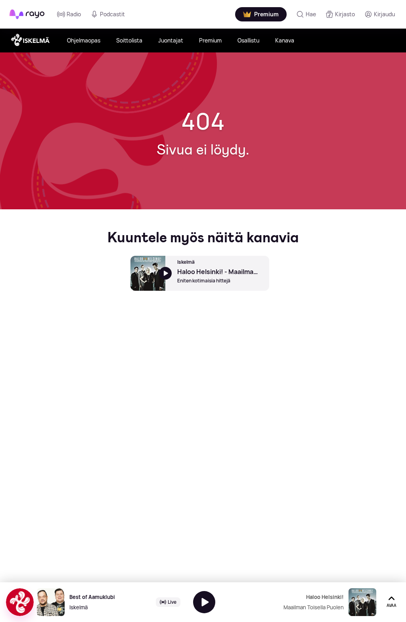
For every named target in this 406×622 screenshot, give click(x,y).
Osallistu (248, 40)
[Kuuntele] (204, 602)
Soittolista (129, 40)
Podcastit (112, 14)
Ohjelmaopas (83, 40)
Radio (74, 14)
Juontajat (170, 40)
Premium (210, 40)
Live (172, 602)
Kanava (284, 40)
